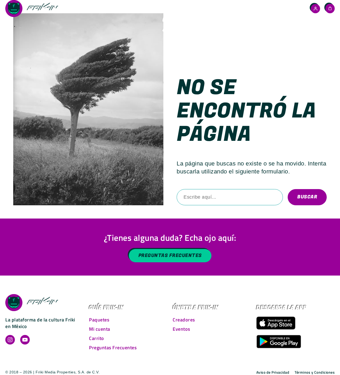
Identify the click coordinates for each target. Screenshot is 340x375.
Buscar (307, 196)
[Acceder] (315, 8)
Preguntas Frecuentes (170, 255)
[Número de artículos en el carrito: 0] (330, 8)
